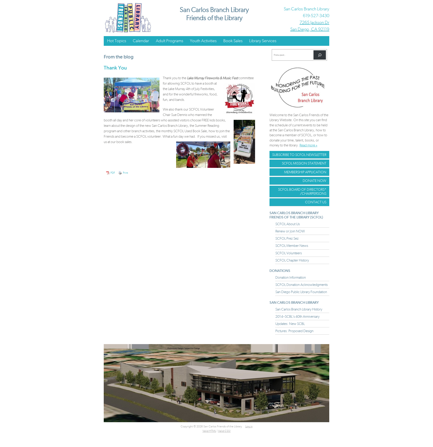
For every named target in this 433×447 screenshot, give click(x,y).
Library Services (262, 40)
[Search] (319, 55)
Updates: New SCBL (290, 324)
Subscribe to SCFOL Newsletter (299, 155)
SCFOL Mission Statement (304, 163)
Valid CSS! (224, 431)
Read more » (308, 145)
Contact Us (315, 202)
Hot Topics (116, 40)
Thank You (115, 68)
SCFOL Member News (291, 245)
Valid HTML (209, 431)
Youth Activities (203, 40)
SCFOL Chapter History (292, 260)
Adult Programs (169, 40)
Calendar (141, 40)
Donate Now (314, 180)
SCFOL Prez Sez (287, 238)
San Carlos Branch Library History (298, 309)
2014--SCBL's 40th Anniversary (297, 316)
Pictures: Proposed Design (294, 331)
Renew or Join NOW (290, 231)
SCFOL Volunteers (288, 253)
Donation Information (290, 277)
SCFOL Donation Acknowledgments (301, 285)
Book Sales (232, 40)
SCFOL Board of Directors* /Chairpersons (302, 191)
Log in (249, 426)
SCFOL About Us (287, 224)
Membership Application (305, 172)
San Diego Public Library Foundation (301, 292)
